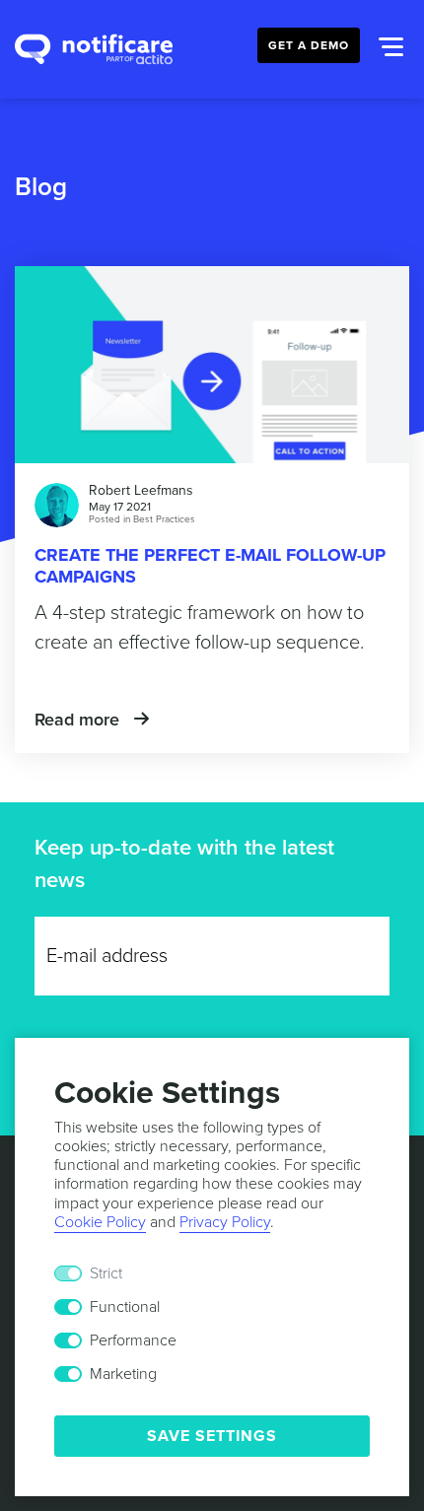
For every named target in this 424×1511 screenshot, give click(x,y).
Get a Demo (308, 45)
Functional (125, 1307)
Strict (106, 1273)
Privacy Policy (224, 1222)
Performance (133, 1340)
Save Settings (212, 1436)
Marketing (123, 1374)
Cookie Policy (100, 1222)
